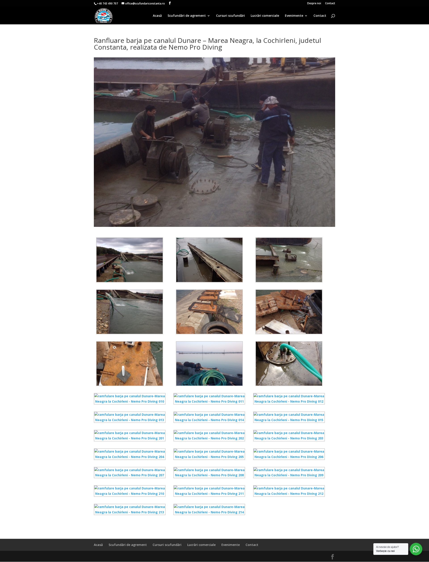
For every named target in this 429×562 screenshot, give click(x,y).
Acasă (157, 16)
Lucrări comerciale (265, 16)
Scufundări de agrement (187, 16)
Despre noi (314, 3)
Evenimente (294, 16)
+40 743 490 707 (107, 3)
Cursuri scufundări (230, 16)
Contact (330, 3)
